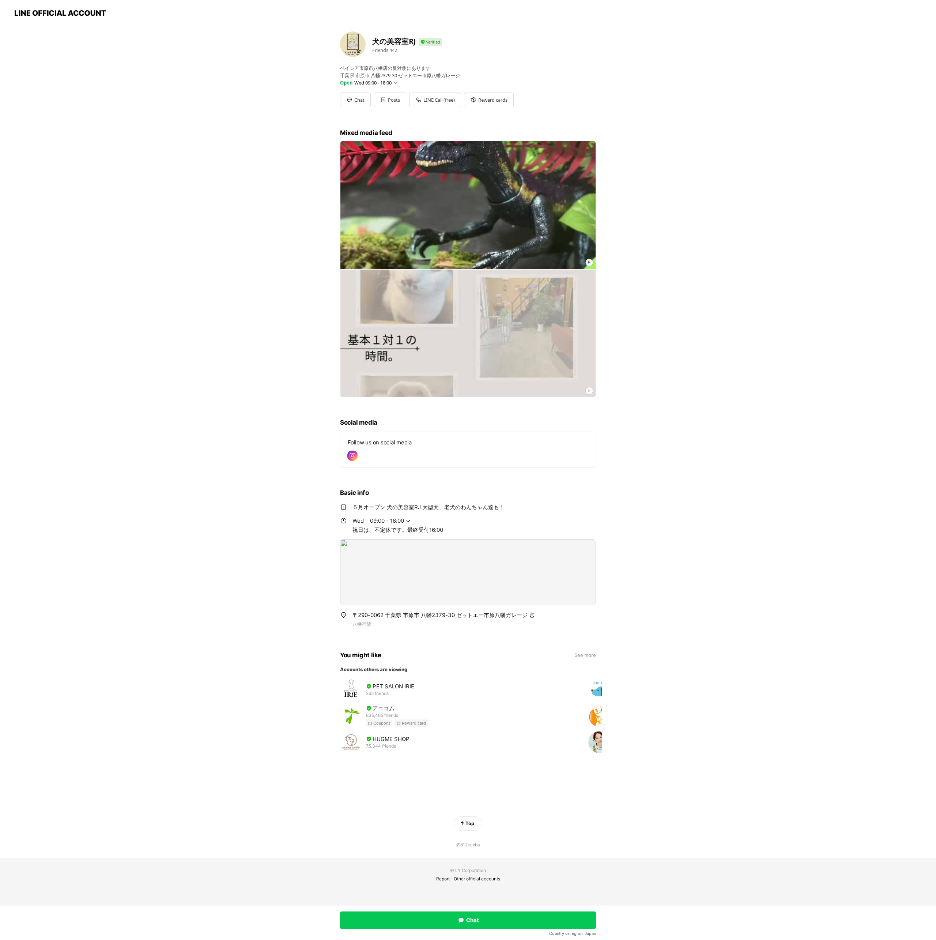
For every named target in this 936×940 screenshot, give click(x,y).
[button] (390, 100)
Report (443, 878)
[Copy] (532, 615)
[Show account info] (430, 42)
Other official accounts (477, 878)
